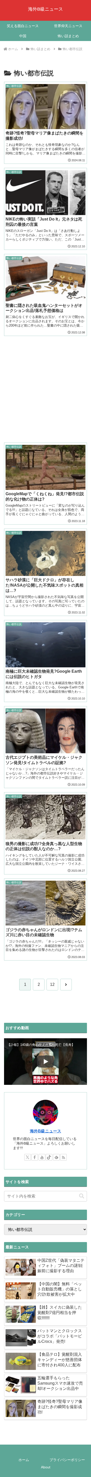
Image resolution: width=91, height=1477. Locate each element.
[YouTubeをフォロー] (42, 1157)
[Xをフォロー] (27, 1157)
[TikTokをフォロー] (49, 1157)
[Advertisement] (45, 385)
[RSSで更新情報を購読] (63, 1157)
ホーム (23, 1460)
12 (52, 984)
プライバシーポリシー (67, 1460)
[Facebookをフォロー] (34, 1157)
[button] (81, 1196)
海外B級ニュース (45, 1131)
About (45, 1467)
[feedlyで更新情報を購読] (56, 1157)
